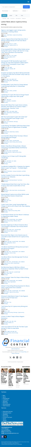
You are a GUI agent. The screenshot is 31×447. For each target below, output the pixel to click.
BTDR (6, 130)
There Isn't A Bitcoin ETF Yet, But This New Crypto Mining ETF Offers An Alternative (14, 327)
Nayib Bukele (13, 281)
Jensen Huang (6, 57)
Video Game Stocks (13, 190)
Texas (5, 35)
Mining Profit (6, 45)
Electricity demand (13, 180)
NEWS (15, 43)
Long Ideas (8, 101)
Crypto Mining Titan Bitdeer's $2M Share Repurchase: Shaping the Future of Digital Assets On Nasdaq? (15, 126)
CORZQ (10, 140)
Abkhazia (15, 220)
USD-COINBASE (19, 219)
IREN (8, 99)
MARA (13, 111)
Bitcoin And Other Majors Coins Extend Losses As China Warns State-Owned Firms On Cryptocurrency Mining (15, 236)
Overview (4, 18)
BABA (6, 241)
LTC (13, 43)
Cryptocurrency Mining (17, 35)
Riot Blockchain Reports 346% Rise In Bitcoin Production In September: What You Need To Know (14, 268)
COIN (10, 111)
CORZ (6, 67)
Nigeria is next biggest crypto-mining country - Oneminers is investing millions (13, 31)
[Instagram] (20, 357)
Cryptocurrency (12, 45)
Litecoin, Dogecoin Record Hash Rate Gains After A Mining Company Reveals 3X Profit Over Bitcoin (14, 39)
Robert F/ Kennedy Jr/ (8, 171)
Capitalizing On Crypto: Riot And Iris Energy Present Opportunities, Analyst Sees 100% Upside (15, 95)
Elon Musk (6, 322)
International (18, 18)
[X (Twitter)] (10, 357)
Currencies (12, 18)
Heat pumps (6, 180)
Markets (4, 15)
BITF (16, 331)
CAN (10, 321)
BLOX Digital (20, 444)
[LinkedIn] (17, 357)
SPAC (8, 200)
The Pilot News (9, 441)
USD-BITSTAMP (16, 140)
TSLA (6, 301)
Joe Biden (15, 90)
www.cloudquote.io (15, 348)
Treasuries (24, 18)
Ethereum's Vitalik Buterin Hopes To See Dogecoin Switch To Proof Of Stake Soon (14, 297)
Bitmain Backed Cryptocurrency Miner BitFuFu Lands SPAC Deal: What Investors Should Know (15, 195)
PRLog (5, 36)
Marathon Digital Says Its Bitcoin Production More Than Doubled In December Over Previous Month (14, 225)
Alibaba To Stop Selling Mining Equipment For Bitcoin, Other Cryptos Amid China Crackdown (15, 286)
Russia (5, 121)
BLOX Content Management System (10, 444)
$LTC (14, 57)
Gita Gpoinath (6, 68)
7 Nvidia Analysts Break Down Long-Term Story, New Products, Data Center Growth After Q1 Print (15, 185)
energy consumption (17, 171)
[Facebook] (13, 357)
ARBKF (8, 331)
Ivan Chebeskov (10, 121)
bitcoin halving (19, 142)
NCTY (6, 311)
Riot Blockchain (16, 112)
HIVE (10, 272)
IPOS (8, 199)
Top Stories (19, 180)
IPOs (10, 200)
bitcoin (9, 162)
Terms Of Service (15, 353)
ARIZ (6, 199)
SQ (12, 322)
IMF (8, 67)
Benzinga (6, 46)
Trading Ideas (9, 242)
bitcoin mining (6, 80)
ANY (5, 161)
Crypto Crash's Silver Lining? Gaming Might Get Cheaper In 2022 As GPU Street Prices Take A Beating (15, 205)
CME (12, 321)
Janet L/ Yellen (9, 90)
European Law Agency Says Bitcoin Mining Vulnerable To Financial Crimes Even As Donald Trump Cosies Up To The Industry (15, 74)
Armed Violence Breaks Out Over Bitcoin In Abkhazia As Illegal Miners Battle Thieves (15, 215)
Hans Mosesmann (21, 190)
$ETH (5, 292)
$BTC (11, 80)
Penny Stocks (6, 131)
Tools (22, 15)
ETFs (16, 15)
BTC (10, 55)
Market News (15, 80)
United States (9, 35)
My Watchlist (15, 10)
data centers (6, 190)
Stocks (11, 15)
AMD (6, 209)
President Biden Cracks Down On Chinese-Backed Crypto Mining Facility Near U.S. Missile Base (14, 85)
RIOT (16, 79)
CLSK (10, 79)
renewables (13, 101)
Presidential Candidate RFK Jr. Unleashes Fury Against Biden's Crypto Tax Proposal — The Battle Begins (15, 167)
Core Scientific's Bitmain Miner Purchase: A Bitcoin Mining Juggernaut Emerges (14, 136)
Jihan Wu (10, 152)
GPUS (12, 55)
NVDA (6, 189)
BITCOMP (7, 43)
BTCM (10, 43)
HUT (12, 161)
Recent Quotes (5, 10)
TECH (11, 209)
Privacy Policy (23, 351)
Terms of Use (24, 441)
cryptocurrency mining (16, 152)
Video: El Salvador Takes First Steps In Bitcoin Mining (15, 277)
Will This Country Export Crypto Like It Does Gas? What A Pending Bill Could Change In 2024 (14, 117)
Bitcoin (11, 57)
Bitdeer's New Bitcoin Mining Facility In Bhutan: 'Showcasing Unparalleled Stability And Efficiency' (14, 146)
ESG (5, 99)
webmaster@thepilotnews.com (11, 433)
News (8, 18)
